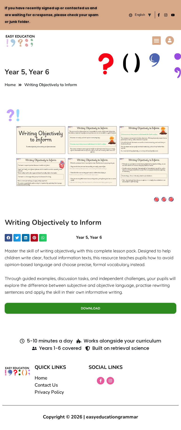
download (90, 308)
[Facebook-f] (158, 14)
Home (10, 85)
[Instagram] (165, 14)
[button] (156, 40)
